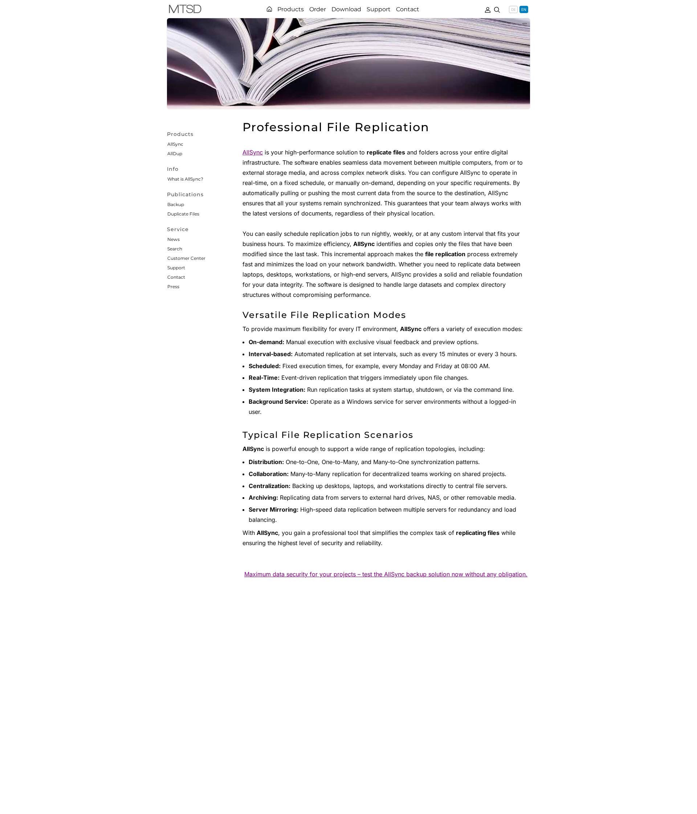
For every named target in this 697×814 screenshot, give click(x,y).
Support (176, 267)
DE (513, 9)
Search (174, 248)
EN (523, 9)
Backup (175, 204)
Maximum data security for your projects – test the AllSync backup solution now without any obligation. (385, 574)
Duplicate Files (183, 214)
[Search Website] (497, 9)
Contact (176, 277)
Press (173, 286)
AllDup (174, 153)
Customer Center (186, 258)
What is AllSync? (185, 179)
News (173, 239)
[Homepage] (269, 9)
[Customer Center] (487, 9)
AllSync (175, 144)
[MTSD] (185, 10)
